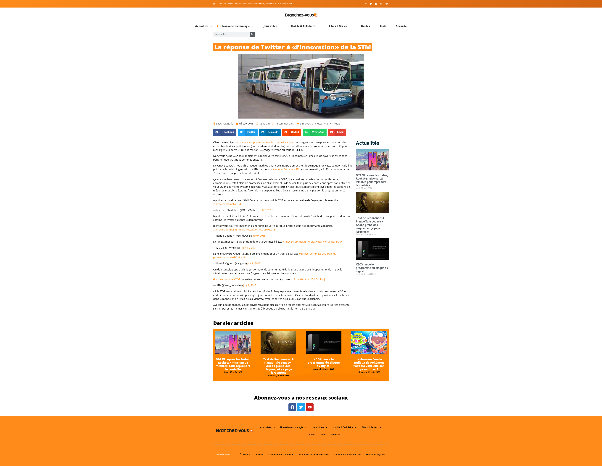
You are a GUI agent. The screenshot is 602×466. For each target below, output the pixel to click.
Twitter (337, 123)
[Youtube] (386, 4)
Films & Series (338, 26)
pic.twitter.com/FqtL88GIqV (327, 241)
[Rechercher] (252, 34)
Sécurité (401, 26)
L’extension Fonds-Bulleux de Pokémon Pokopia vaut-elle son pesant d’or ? (369, 364)
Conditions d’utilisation (281, 454)
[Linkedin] (376, 4)
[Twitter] (371, 4)
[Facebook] (292, 407)
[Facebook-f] (366, 4)
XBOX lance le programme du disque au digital (372, 268)
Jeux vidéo (270, 26)
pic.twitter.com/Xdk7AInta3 (229, 257)
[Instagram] (381, 4)
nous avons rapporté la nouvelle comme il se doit (264, 142)
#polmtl (331, 253)
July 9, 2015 (266, 210)
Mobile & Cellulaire (303, 26)
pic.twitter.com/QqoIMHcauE (258, 229)
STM (329, 123)
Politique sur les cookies (347, 454)
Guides (365, 26)
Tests (383, 26)
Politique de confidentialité (314, 454)
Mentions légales (375, 454)
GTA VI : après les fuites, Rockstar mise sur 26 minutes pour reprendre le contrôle (372, 180)
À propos (245, 454)
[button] (224, 132)
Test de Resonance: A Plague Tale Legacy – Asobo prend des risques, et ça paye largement (370, 224)
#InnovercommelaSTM (226, 279)
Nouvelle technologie (236, 26)
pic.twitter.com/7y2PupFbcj (309, 279)
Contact (259, 454)
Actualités (202, 26)
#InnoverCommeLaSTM (313, 123)
